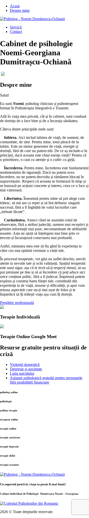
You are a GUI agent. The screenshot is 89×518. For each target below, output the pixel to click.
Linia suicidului (22, 373)
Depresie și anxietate (26, 369)
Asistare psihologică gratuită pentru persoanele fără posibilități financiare (46, 380)
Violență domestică (25, 364)
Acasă (15, 6)
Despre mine (20, 10)
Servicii (16, 27)
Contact (16, 31)
